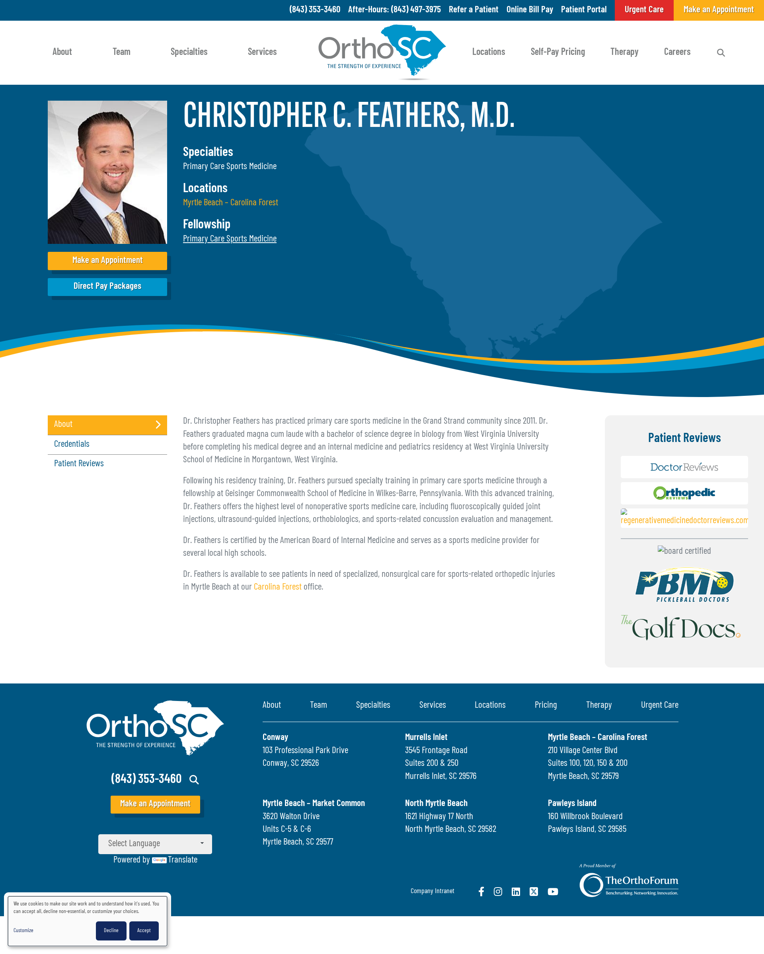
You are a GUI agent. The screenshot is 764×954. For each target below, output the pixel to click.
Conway (275, 737)
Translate (182, 860)
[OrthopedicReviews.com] (684, 495)
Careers (677, 52)
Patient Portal (584, 10)
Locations (488, 52)
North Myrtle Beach (436, 803)
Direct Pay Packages (107, 286)
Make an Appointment (107, 260)
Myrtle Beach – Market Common (314, 803)
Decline (111, 931)
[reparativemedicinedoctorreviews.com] (684, 520)
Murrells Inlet (426, 737)
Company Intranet (432, 891)
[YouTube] (553, 891)
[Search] (721, 53)
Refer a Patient (474, 10)
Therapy (624, 52)
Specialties (189, 52)
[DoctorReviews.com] (684, 469)
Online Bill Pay (530, 10)
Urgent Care (659, 705)
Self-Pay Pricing (558, 52)
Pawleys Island (572, 803)
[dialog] (87, 921)
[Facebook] (481, 891)
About (62, 52)
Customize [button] (23, 931)
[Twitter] (534, 891)
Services (262, 52)
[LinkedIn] (516, 891)
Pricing (546, 705)
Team (122, 52)
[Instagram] (498, 891)
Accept (144, 931)
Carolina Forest (278, 587)
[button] (230, 239)
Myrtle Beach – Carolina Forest (230, 203)
